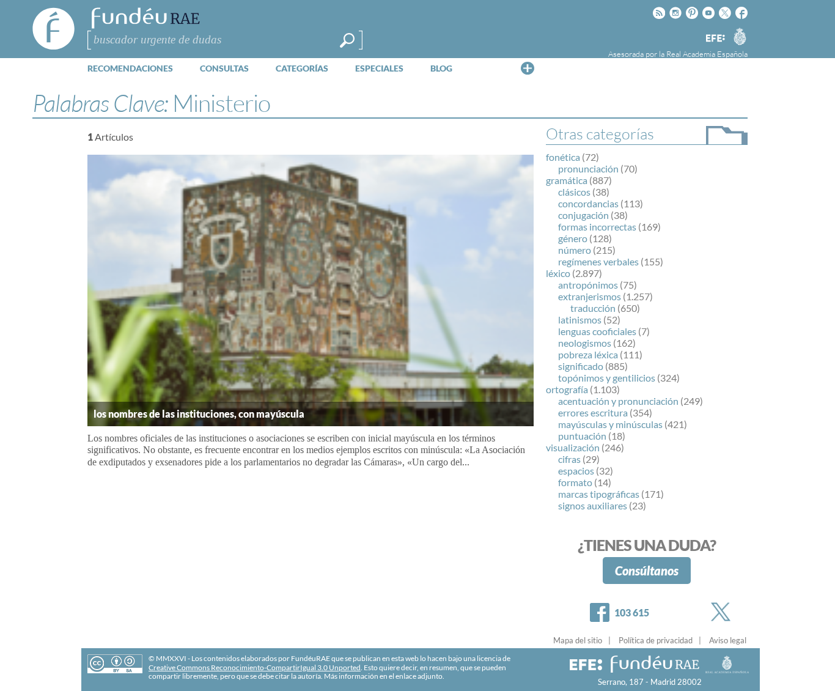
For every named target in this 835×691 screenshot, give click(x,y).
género (572, 238)
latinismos (579, 319)
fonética (563, 157)
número (574, 250)
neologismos (584, 343)
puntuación (582, 436)
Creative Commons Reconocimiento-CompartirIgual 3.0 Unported (255, 667)
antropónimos (588, 284)
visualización (573, 447)
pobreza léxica (588, 354)
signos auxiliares (592, 505)
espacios (576, 470)
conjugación (583, 215)
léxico (558, 273)
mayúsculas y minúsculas (610, 424)
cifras (569, 459)
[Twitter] (723, 611)
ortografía (567, 389)
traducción (593, 308)
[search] (347, 40)
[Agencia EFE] (715, 38)
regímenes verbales (598, 261)
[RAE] (740, 36)
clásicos (574, 192)
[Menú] (527, 68)
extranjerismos (589, 296)
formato (575, 482)
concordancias (588, 203)
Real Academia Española (707, 54)
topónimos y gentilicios (606, 377)
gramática (566, 180)
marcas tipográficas (598, 494)
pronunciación (588, 168)
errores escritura (593, 412)
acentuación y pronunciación (618, 401)
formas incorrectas (597, 226)
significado (580, 366)
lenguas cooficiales (597, 331)
